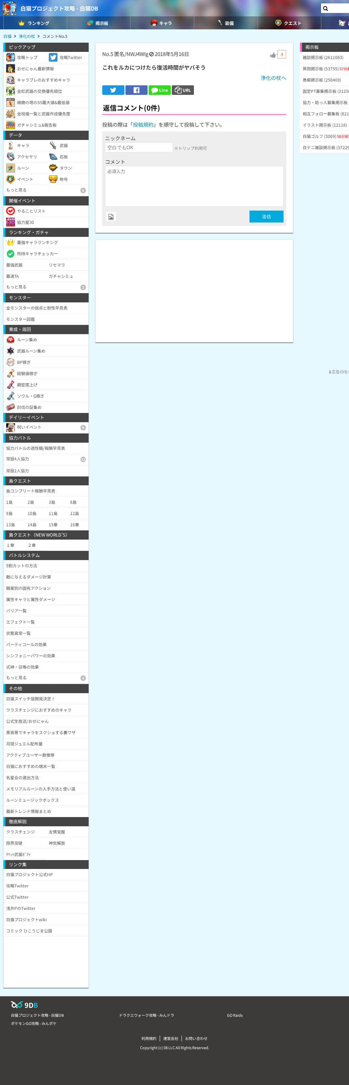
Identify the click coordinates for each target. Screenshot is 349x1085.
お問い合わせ (196, 1038)
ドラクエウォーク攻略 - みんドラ (146, 1015)
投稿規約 (143, 124)
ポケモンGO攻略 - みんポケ (34, 1023)
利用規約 (148, 1038)
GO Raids (235, 1015)
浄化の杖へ (273, 77)
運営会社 (170, 1038)
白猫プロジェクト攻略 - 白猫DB (59, 8)
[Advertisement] (194, 288)
